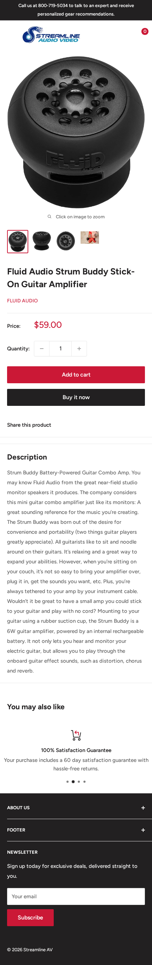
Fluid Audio (22, 301)
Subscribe (30, 917)
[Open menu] (10, 34)
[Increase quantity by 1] (79, 348)
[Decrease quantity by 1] (41, 348)
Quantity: (18, 348)
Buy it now (76, 397)
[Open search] (111, 35)
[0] (139, 34)
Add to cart (76, 374)
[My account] (124, 35)
